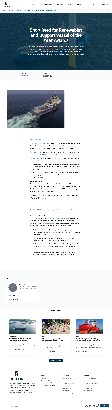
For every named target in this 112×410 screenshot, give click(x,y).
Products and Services (46, 4)
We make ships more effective (91, 383)
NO (95, 4)
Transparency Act (66, 388)
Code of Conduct (66, 390)
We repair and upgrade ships (90, 381)
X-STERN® (43, 155)
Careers (79, 4)
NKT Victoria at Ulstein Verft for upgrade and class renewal (20, 340)
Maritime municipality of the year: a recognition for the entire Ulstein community (54, 340)
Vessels (33, 4)
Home (3, 10)
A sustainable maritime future (49, 383)
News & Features (66, 381)
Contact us (106, 4)
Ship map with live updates (48, 385)
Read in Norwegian (36, 139)
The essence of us (66, 378)
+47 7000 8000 (15, 299)
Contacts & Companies (47, 380)
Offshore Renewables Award (41, 143)
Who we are (60, 4)
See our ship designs (88, 385)
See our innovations (88, 390)
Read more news (56, 360)
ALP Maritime (53, 232)
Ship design (84, 351)
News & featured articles (15, 10)
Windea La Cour (37, 152)
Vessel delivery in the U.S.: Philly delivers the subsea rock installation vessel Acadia (88, 340)
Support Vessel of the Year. (61, 218)
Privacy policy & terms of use (69, 385)
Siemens (73, 152)
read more (46, 198)
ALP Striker (36, 218)
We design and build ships (90, 378)
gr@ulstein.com (15, 295)
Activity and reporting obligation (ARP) (71, 393)
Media (69, 4)
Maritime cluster (52, 351)
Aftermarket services (19, 349)
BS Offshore (66, 152)
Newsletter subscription (68, 383)
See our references (88, 388)
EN (92, 4)
